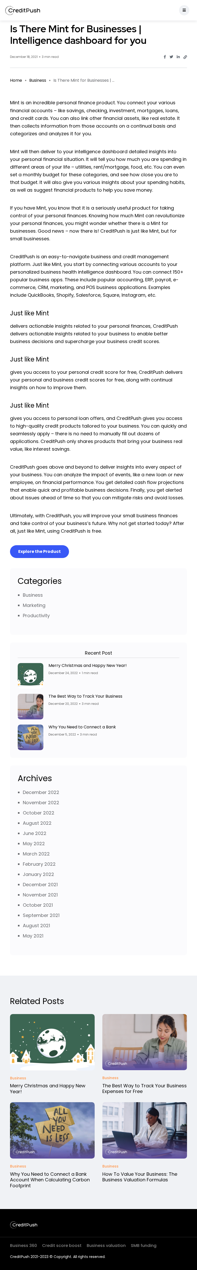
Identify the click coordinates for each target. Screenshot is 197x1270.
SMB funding (143, 1245)
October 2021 (38, 905)
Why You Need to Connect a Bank (82, 727)
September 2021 (41, 915)
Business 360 (23, 1245)
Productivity (36, 615)
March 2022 (36, 854)
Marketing (34, 605)
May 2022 (34, 843)
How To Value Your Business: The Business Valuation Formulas (139, 1177)
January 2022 (38, 874)
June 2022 (34, 833)
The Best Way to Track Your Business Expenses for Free (144, 1088)
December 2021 (40, 884)
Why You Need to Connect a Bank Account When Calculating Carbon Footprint (50, 1180)
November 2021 (40, 895)
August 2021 (36, 925)
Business (37, 80)
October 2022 (38, 813)
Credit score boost (62, 1245)
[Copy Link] (185, 57)
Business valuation (106, 1245)
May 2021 (33, 936)
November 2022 (41, 802)
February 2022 (39, 864)
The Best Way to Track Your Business (85, 696)
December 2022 (41, 792)
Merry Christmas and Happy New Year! (87, 665)
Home (16, 80)
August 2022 (37, 823)
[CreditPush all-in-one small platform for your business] (22, 10)
